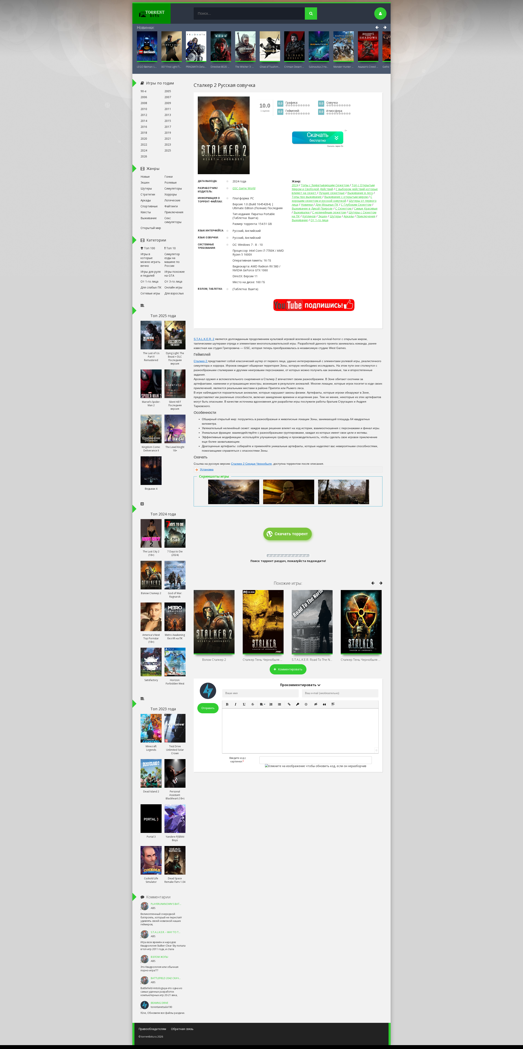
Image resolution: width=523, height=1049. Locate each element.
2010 (144, 109)
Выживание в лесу (360, 193)
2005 (167, 91)
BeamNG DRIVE (159, 1003)
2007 (167, 97)
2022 (144, 144)
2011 (167, 109)
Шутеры (335, 216)
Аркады (349, 216)
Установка (206, 469)
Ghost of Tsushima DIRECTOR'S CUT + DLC (270, 66)
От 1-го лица (319, 220)
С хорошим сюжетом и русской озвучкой (332, 199)
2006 (144, 97)
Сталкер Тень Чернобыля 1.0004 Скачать (361, 659)
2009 (167, 103)
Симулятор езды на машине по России (172, 260)
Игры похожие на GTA (174, 273)
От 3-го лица (173, 281)
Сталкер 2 (201, 361)
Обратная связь (182, 1029)
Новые (145, 176)
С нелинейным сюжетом (329, 212)
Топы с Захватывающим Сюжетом (325, 185)
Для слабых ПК (151, 287)
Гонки (168, 176)
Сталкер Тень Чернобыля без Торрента (263, 659)
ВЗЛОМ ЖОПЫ (159, 957)
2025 (167, 150)
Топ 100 (149, 248)
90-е (143, 91)
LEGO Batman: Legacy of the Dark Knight (147, 66)
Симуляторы (173, 188)
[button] (227, 704)
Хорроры (170, 194)
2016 (144, 127)
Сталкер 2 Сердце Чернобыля (251, 463)
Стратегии (148, 194)
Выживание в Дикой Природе (312, 208)
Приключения (365, 216)
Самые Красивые (366, 208)
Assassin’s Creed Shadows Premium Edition (368, 66)
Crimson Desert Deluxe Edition (294, 66)
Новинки (307, 204)
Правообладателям (152, 1029)
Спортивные (149, 206)
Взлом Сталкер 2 (214, 659)
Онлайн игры (173, 287)
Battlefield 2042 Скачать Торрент (173, 978)
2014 (144, 121)
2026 (144, 156)
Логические (172, 200)
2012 (144, 115)
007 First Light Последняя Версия (171, 66)
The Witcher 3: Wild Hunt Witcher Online (245, 66)
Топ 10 (170, 248)
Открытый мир (151, 228)
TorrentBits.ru (159, 13)
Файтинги (171, 206)
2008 (144, 103)
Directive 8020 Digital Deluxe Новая (221, 66)
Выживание (300, 220)
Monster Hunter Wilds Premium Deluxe (343, 66)
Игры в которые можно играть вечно (150, 260)
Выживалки (302, 212)
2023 (167, 144)
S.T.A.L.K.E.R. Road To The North (312, 659)
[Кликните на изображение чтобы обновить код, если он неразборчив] (315, 766)
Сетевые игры (150, 293)
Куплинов (309, 216)
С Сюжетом (343, 208)
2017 (167, 127)
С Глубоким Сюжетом (356, 204)
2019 (167, 133)
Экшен (322, 216)
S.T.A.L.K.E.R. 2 (204, 339)
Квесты (146, 212)
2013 (167, 115)
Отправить (208, 708)
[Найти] (311, 13)
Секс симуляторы (172, 220)
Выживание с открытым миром (346, 197)
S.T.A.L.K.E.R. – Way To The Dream (170, 932)
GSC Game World (243, 188)
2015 (167, 121)
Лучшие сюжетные (332, 193)
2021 (167, 138)
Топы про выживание (307, 197)
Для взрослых (174, 293)
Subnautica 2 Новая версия (319, 66)
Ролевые (170, 182)
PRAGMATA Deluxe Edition (196, 66)
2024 (295, 185)
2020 (144, 138)
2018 (144, 133)
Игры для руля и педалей (151, 273)
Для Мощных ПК (326, 204)
